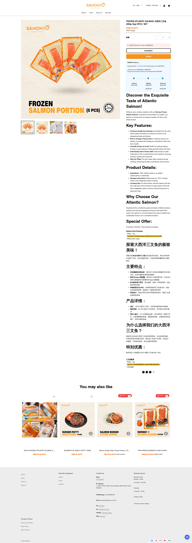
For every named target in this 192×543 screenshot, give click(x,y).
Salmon (61, 477)
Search (84, 12)
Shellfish (61, 484)
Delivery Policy (25, 530)
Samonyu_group (107, 513)
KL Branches (100, 479)
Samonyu (101, 506)
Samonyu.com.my (103, 509)
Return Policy (25, 526)
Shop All (107, 12)
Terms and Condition (27, 523)
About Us (99, 12)
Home (91, 12)
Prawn (60, 480)
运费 (133, 30)
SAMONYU (27, 541)
